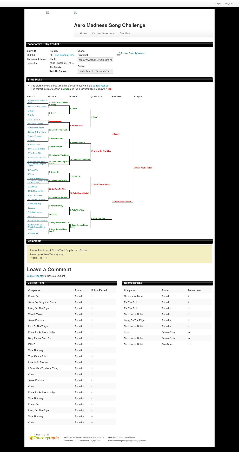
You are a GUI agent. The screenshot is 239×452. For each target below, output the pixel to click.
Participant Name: (37, 59)
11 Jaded (31, 208)
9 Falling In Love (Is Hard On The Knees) (38, 182)
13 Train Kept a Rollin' (36, 199)
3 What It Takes (34, 145)
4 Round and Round (36, 128)
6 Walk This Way (34, 204)
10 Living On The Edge (37, 157)
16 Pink (31, 174)
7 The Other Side (34, 153)
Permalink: (83, 54)
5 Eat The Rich (34, 119)
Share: (81, 50)
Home (83, 33)
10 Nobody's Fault (35, 225)
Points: (54, 50)
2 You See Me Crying (36, 161)
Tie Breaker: (56, 67)
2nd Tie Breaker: (59, 71)
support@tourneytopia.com (135, 440)
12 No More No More (36, 191)
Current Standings (103, 33)
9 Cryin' (31, 115)
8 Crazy (31, 111)
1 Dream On (33, 170)
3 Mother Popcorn (35, 212)
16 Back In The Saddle (37, 107)
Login (217, 3)
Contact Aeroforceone (126, 437)
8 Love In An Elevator (36, 178)
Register (229, 3)
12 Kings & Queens (35, 123)
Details (124, 33)
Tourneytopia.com (98, 437)
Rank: (53, 59)
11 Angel (31, 140)
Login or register (35, 275)
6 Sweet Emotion (34, 136)
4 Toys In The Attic (35, 195)
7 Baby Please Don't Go (37, 221)
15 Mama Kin (33, 233)
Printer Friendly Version (132, 53)
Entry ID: (32, 50)
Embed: (82, 66)
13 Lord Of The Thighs (37, 132)
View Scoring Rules (64, 54)
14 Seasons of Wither (36, 149)
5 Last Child (32, 187)
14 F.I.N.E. (32, 216)
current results (100, 85)
